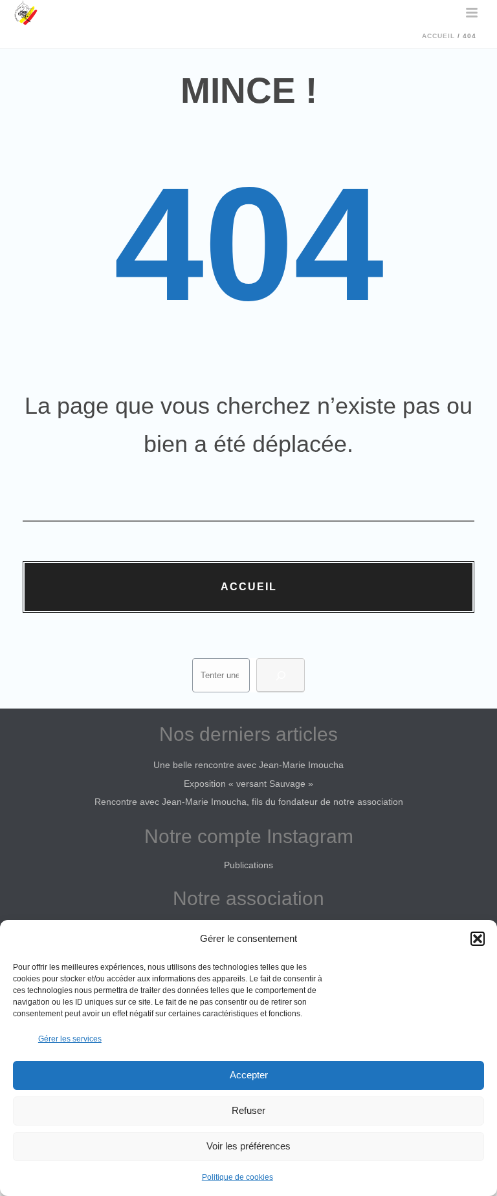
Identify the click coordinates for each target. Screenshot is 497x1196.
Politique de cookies (237, 1177)
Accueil (438, 35)
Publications (248, 865)
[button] (477, 938)
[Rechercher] (280, 675)
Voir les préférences (248, 1145)
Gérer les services (70, 1038)
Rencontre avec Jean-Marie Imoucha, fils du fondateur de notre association (248, 801)
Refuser (248, 1110)
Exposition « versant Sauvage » (248, 783)
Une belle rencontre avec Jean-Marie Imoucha (248, 765)
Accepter (249, 1074)
